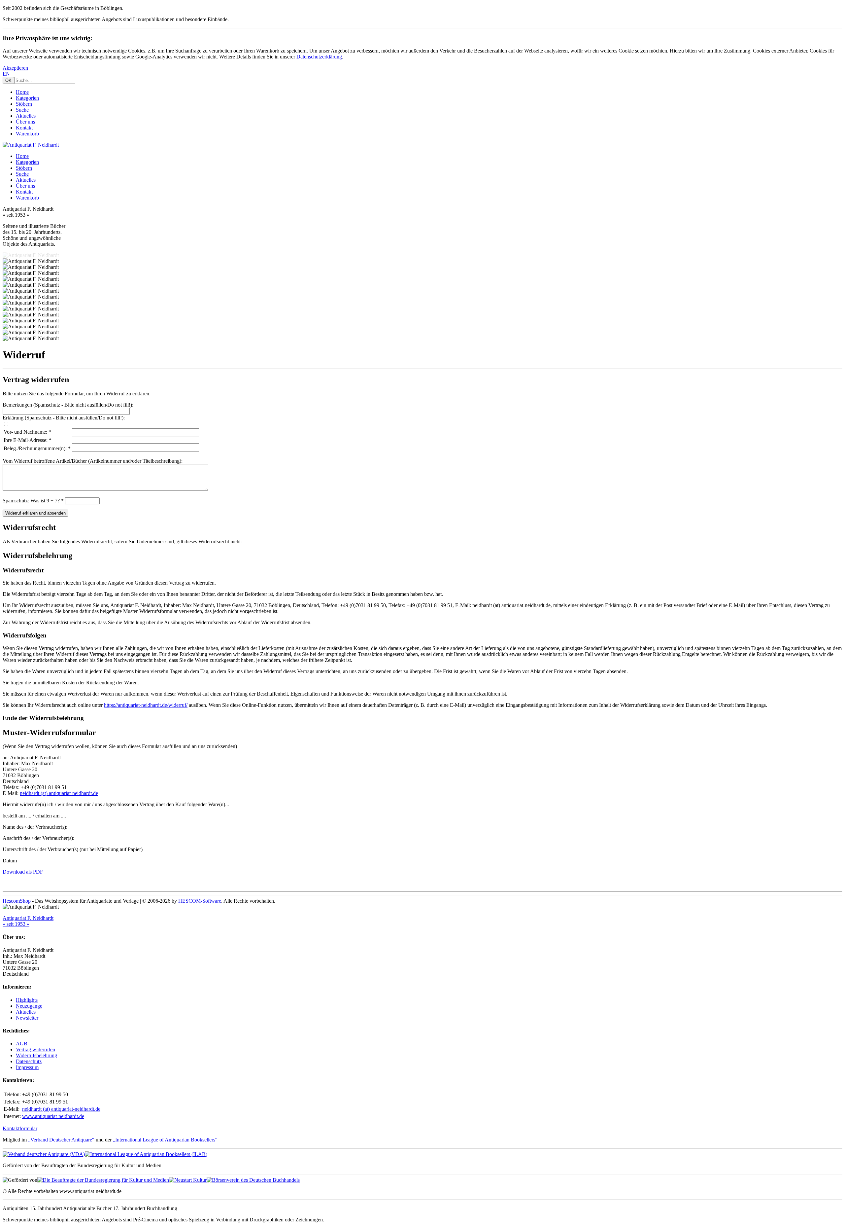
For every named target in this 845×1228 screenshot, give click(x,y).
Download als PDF (23, 872)
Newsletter (27, 1018)
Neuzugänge (29, 1006)
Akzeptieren (15, 68)
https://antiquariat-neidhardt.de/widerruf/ (145, 705)
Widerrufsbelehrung (36, 1055)
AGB (21, 1043)
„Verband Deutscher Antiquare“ (61, 1139)
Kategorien (27, 98)
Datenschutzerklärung (319, 56)
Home (22, 92)
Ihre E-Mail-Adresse (25, 440)
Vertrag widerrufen (35, 1049)
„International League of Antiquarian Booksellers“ (165, 1139)
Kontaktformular (20, 1128)
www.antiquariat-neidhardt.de (53, 1116)
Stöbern (24, 104)
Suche (22, 110)
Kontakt (24, 127)
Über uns (25, 122)
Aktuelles (26, 116)
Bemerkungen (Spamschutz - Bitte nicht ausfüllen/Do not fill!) (67, 405)
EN (6, 74)
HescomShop (17, 901)
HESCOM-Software (199, 901)
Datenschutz (29, 1061)
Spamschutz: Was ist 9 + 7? (31, 500)
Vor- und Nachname (25, 432)
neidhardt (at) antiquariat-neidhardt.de (59, 793)
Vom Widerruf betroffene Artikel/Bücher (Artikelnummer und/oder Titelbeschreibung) (92, 461)
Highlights (27, 1000)
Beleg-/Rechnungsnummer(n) (34, 448)
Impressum (27, 1067)
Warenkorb (27, 133)
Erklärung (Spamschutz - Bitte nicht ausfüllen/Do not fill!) (63, 417)
